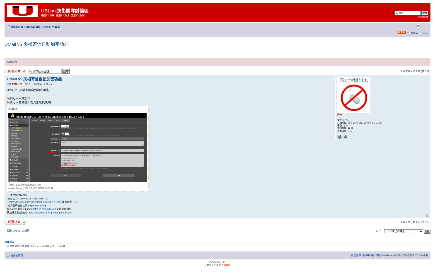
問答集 (414, 33)
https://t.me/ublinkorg (44, 209)
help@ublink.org (37, 205)
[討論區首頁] (23, 10)
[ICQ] (345, 137)
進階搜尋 (423, 17)
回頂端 (427, 216)
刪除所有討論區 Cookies (376, 255)
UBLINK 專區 (33, 27)
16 (349, 128)
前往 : (379, 231)
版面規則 (12, 62)
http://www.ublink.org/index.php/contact (50, 212)
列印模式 (418, 26)
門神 (14, 84)
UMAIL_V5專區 (51, 27)
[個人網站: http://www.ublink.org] (339, 137)
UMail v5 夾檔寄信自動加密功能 (37, 44)
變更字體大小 (425, 26)
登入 (425, 33)
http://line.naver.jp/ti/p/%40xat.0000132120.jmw (35, 202)
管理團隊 (356, 255)
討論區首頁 (17, 27)
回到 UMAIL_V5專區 (18, 230)
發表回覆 (9, 70)
